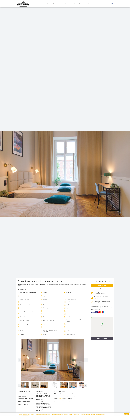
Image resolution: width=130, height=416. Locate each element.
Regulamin (81, 3)
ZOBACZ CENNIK (102, 288)
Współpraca (67, 3)
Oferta (53, 3)
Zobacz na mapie (102, 338)
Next (86, 360)
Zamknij (126, 414)
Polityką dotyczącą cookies (56, 414)
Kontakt (74, 3)
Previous (19, 360)
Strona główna (41, 3)
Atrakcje (60, 3)
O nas (48, 3)
